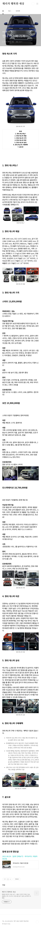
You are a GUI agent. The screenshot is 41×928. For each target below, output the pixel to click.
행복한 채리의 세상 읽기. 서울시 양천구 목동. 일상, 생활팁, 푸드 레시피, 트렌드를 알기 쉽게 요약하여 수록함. (16, 896)
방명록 (18, 11)
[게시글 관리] (10, 879)
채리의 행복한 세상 (13, 3)
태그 (9, 11)
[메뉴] (37, 3)
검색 (33, 3)
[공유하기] (8, 879)
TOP (37, 921)
